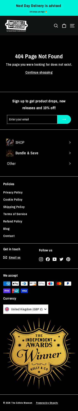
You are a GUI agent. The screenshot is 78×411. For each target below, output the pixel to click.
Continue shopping (39, 72)
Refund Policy (12, 221)
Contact (9, 236)
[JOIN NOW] (64, 119)
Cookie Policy (12, 199)
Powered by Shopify (47, 402)
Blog (6, 228)
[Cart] (64, 26)
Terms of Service (15, 214)
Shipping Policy (14, 207)
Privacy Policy (12, 192)
